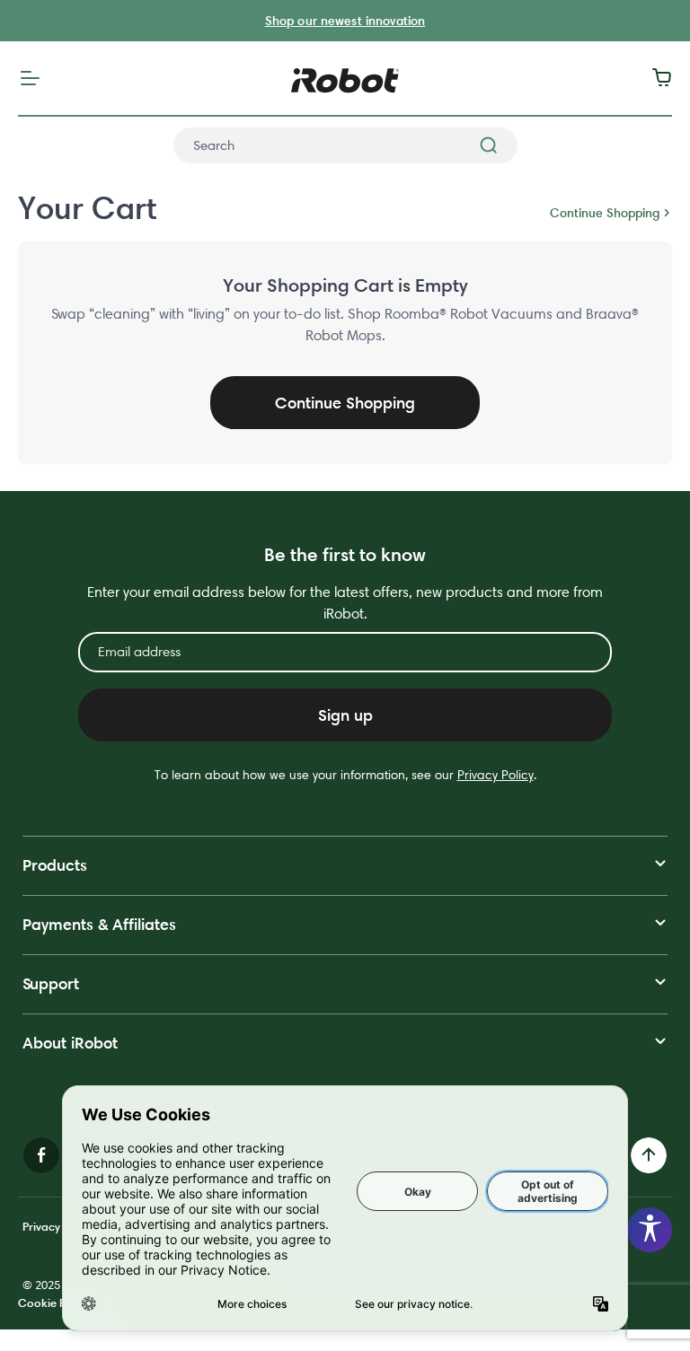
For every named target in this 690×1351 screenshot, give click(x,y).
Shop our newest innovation (345, 21)
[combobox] (345, 145)
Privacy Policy (495, 775)
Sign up (345, 715)
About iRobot (70, 1042)
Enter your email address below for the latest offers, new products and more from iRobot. (345, 602)
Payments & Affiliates (99, 924)
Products (54, 865)
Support (50, 983)
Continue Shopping (604, 213)
